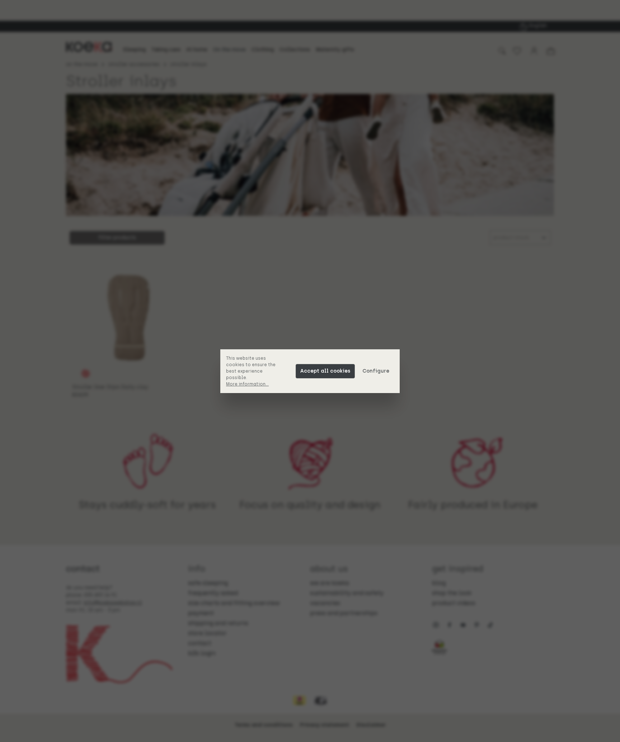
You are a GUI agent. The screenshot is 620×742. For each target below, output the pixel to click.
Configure (375, 371)
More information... (247, 384)
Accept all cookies (325, 371)
